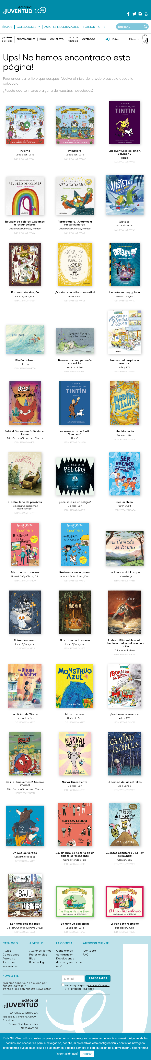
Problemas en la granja (74, 572)
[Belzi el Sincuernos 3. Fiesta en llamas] (25, 403)
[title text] (24, 10)
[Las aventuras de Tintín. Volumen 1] (74, 403)
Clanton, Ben (75, 506)
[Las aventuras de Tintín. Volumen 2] (124, 122)
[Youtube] (146, 14)
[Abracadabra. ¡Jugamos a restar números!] (75, 196)
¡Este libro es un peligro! (75, 502)
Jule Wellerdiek (25, 718)
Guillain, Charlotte (17, 927)
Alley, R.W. (124, 367)
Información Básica (99, 985)
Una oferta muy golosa (124, 292)
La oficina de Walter (25, 714)
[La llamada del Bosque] (124, 548)
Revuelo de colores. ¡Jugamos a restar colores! (25, 223)
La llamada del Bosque (125, 572)
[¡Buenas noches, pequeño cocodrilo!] (75, 341)
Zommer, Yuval (35, 927)
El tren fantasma (25, 640)
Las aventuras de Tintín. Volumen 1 (75, 433)
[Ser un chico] (124, 473)
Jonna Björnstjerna (24, 296)
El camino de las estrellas (125, 782)
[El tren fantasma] (25, 612)
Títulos (7, 26)
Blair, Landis (124, 786)
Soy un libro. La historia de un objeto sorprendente (74, 854)
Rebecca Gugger (21, 506)
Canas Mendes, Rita (74, 860)
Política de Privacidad (82, 988)
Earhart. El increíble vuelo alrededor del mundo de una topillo (125, 643)
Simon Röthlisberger (27, 507)
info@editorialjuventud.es (23, 1024)
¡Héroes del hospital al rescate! (124, 362)
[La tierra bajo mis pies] (25, 895)
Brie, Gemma (14, 438)
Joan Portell (15, 228)
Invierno (25, 150)
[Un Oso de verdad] (25, 826)
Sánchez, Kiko (124, 435)
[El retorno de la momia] (75, 612)
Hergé (124, 157)
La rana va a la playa (75, 923)
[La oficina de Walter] (25, 686)
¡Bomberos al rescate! (124, 714)
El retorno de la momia (75, 640)
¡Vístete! (124, 221)
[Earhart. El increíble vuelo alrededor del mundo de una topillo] (124, 612)
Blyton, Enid (33, 576)
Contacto (57, 39)
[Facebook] (128, 14)
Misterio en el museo (25, 572)
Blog (43, 39)
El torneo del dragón (25, 292)
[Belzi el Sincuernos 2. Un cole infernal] (25, 753)
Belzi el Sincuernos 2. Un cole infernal (25, 783)
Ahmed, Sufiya (19, 576)
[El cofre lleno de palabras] (25, 473)
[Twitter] (134, 14)
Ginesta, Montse (31, 228)
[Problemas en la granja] (75, 544)
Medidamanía (125, 431)
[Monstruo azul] (74, 686)
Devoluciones (65, 958)
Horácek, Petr (74, 718)
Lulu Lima (25, 364)
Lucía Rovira (74, 296)
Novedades (10, 966)
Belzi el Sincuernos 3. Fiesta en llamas (25, 433)
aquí (75, 1053)
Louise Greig (125, 576)
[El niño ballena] (25, 339)
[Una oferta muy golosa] (125, 264)
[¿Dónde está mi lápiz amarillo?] (75, 264)
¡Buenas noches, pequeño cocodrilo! (75, 362)
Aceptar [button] (87, 1053)
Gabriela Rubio (124, 225)
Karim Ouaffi (124, 506)
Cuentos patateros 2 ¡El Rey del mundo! (125, 854)
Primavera (74, 150)
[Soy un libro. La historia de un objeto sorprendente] (75, 824)
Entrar (115, 39)
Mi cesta (134, 39)
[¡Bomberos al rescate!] (124, 686)
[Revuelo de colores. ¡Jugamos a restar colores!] (25, 196)
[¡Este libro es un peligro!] (75, 477)
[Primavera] (75, 125)
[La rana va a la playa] (75, 901)
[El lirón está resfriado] (124, 901)
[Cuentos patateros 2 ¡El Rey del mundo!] (124, 824)
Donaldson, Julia (25, 154)
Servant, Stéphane (24, 856)
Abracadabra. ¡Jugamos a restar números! (75, 223)
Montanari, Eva (74, 367)
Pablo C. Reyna (124, 296)
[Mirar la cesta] (145, 39)
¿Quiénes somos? (41, 950)
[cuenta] (108, 40)
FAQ (85, 954)
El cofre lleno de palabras (25, 502)
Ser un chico (124, 502)
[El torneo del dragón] (25, 264)
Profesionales (26, 39)
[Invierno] (25, 125)
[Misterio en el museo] (25, 544)
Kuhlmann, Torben (124, 650)
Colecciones (26, 26)
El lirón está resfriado (124, 923)
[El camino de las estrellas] (124, 753)
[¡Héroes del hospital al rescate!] (124, 332)
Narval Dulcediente (74, 782)
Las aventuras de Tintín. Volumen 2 (125, 152)
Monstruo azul (74, 714)
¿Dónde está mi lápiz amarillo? (74, 292)
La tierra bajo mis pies (25, 923)
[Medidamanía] (124, 403)
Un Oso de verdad (25, 853)
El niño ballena (24, 360)
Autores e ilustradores (61, 26)
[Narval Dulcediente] (75, 753)
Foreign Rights (94, 26)
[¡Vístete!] (124, 195)
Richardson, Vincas (32, 438)
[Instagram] (140, 14)
